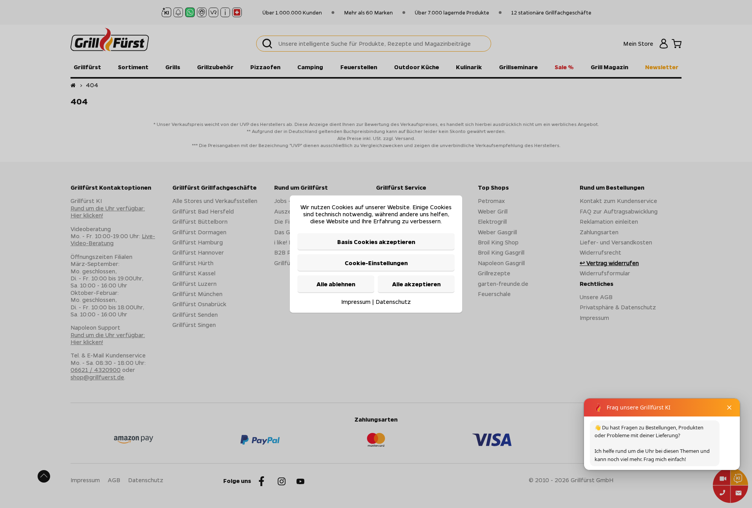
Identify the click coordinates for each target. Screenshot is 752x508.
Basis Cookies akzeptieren (376, 241)
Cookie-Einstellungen (376, 263)
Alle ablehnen (335, 284)
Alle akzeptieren (416, 284)
